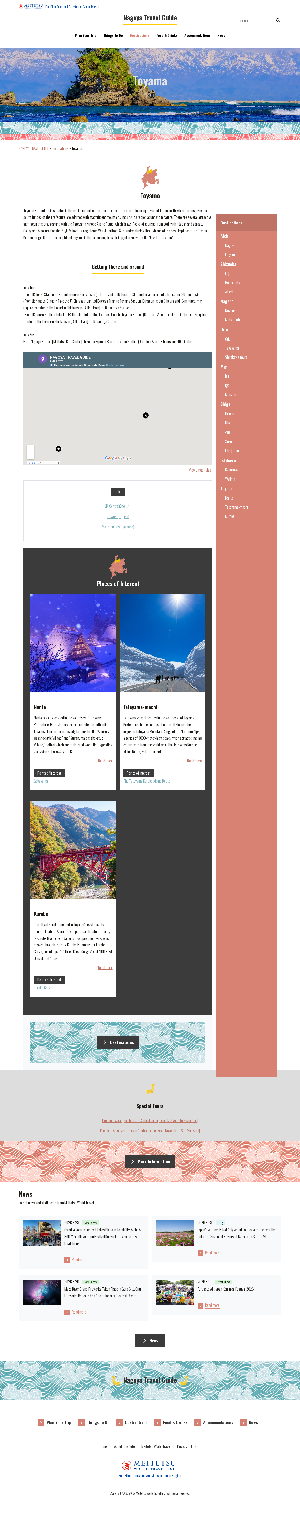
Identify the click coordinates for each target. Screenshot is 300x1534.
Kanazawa (232, 470)
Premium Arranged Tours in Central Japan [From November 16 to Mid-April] (150, 1131)
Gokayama (41, 781)
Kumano (230, 394)
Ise (227, 376)
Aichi (225, 236)
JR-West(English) (118, 516)
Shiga (225, 404)
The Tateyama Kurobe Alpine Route (146, 781)
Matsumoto (233, 320)
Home (104, 1446)
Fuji (227, 273)
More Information (154, 1161)
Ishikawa (228, 460)
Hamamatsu (233, 282)
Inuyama (230, 254)
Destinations (139, 35)
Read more (105, 761)
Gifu (224, 329)
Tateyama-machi (236, 507)
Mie (224, 367)
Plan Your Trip (85, 35)
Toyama (227, 488)
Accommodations (197, 35)
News (221, 35)
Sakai (228, 441)
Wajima (230, 479)
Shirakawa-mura (236, 357)
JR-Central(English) (118, 506)
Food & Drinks (166, 35)
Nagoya (230, 245)
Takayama (232, 348)
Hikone (229, 413)
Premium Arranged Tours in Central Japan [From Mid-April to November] (150, 1120)
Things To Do (113, 35)
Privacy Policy (186, 1446)
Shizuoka (228, 264)
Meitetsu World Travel (156, 1446)
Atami (229, 292)
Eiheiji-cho (232, 451)
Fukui (225, 432)
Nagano (227, 301)
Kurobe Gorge (43, 988)
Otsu (228, 422)
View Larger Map (200, 470)
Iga (227, 385)
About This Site (124, 1446)
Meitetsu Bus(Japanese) (118, 527)
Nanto (229, 498)
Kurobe (230, 516)
